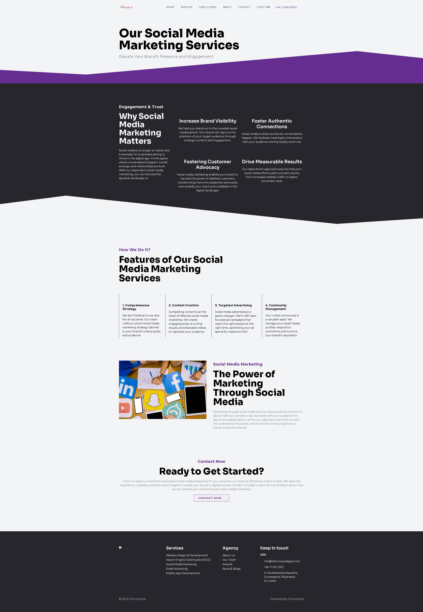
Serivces (186, 7)
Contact (244, 7)
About (227, 7)
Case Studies (207, 7)
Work (170, 7)
